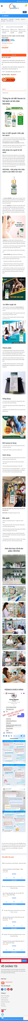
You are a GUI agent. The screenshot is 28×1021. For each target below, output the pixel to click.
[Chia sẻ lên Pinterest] (8, 40)
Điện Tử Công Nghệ (5, 995)
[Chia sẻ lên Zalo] (14, 40)
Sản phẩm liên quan (8, 857)
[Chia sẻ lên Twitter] (4, 40)
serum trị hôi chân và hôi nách (14, 846)
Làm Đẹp (3, 1003)
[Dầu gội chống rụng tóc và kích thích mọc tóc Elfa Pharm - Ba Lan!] (14, 911)
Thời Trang (3, 1005)
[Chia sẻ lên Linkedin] (6, 40)
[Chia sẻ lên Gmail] (10, 40)
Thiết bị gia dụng (4, 999)
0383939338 (8, 982)
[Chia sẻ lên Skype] (12, 40)
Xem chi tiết (14, 880)
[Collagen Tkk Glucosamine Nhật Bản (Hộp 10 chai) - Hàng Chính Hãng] (14, 935)
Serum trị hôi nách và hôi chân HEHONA (14, 843)
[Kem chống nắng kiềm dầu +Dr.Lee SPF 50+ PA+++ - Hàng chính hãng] (14, 887)
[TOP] (23, 1013)
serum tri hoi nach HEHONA (11, 848)
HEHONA (3, 849)
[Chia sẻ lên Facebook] (2, 40)
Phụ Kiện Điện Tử (4, 997)
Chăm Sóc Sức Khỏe (5, 1001)
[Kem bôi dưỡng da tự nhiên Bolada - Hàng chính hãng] (14, 863)
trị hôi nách (20, 848)
